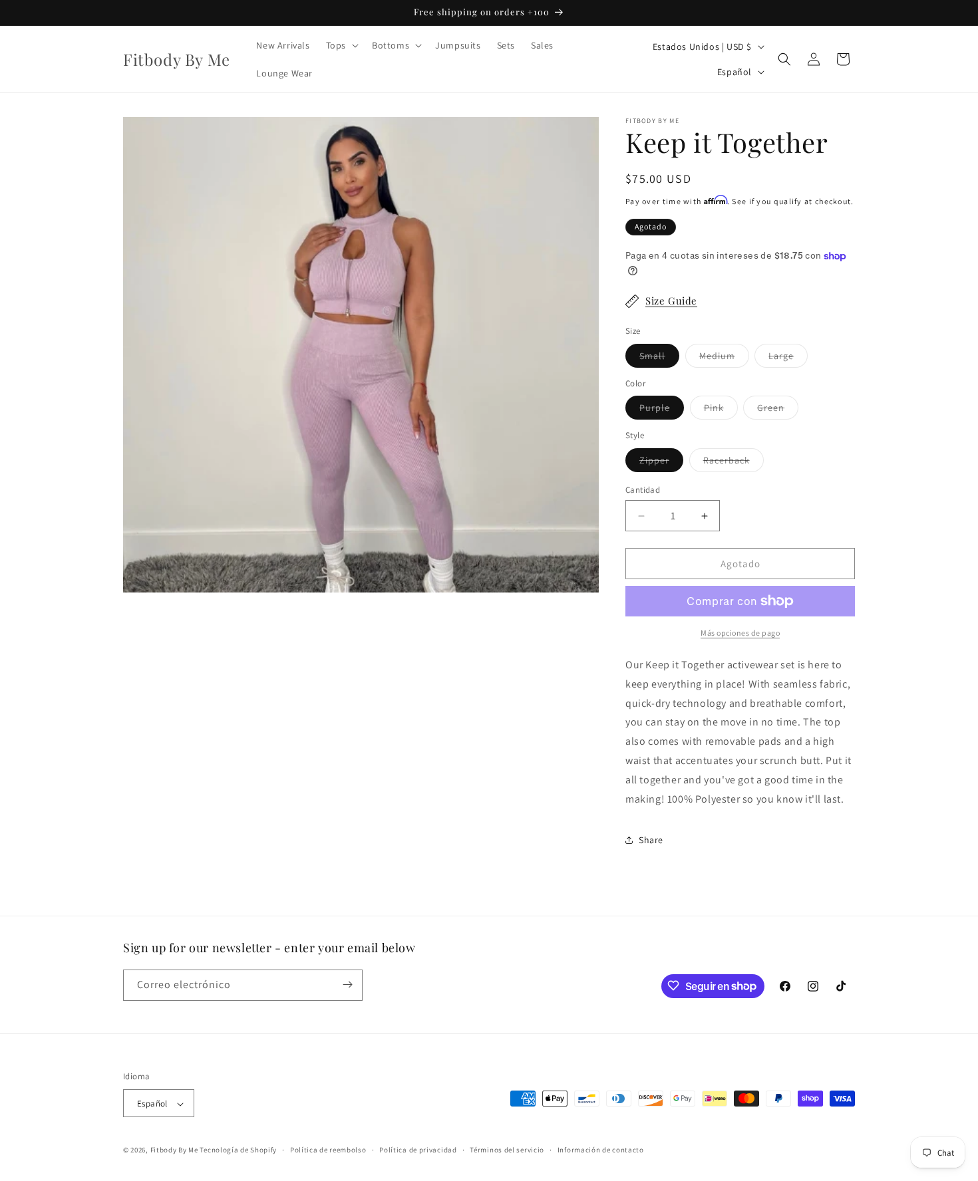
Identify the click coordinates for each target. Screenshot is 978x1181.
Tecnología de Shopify (238, 1150)
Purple (661, 410)
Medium (724, 358)
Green (777, 410)
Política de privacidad (417, 1149)
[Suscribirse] (347, 984)
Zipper (661, 463)
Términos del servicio (507, 1149)
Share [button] (651, 840)
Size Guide (671, 300)
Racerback (733, 463)
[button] (341, 45)
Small (659, 358)
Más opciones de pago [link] (740, 633)
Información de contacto (601, 1149)
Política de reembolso (328, 1149)
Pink (721, 410)
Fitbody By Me (174, 1150)
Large (788, 358)
